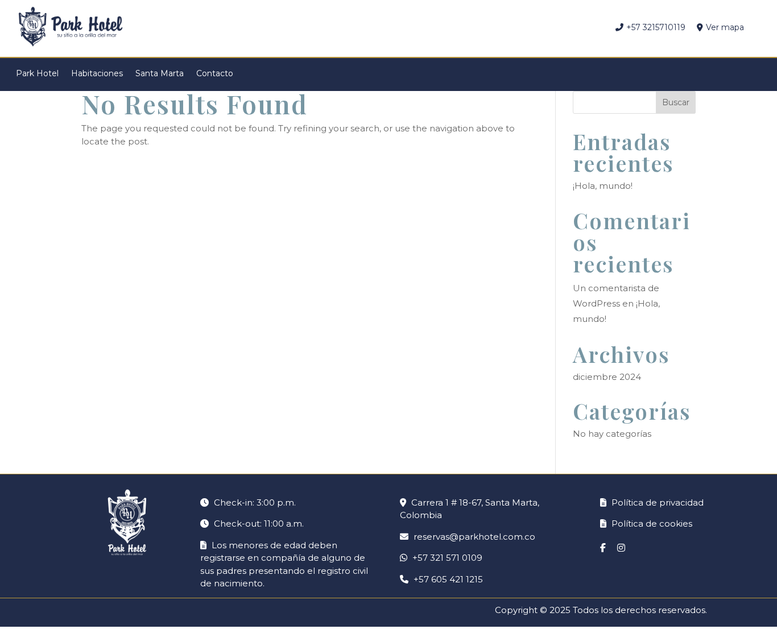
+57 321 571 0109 (447, 557)
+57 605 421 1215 (448, 579)
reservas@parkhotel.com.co (474, 536)
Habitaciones (97, 72)
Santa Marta (159, 72)
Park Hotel (37, 72)
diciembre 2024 (607, 376)
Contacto (214, 72)
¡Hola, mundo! (603, 185)
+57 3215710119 (655, 27)
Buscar (675, 102)
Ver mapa (725, 27)
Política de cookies (650, 523)
